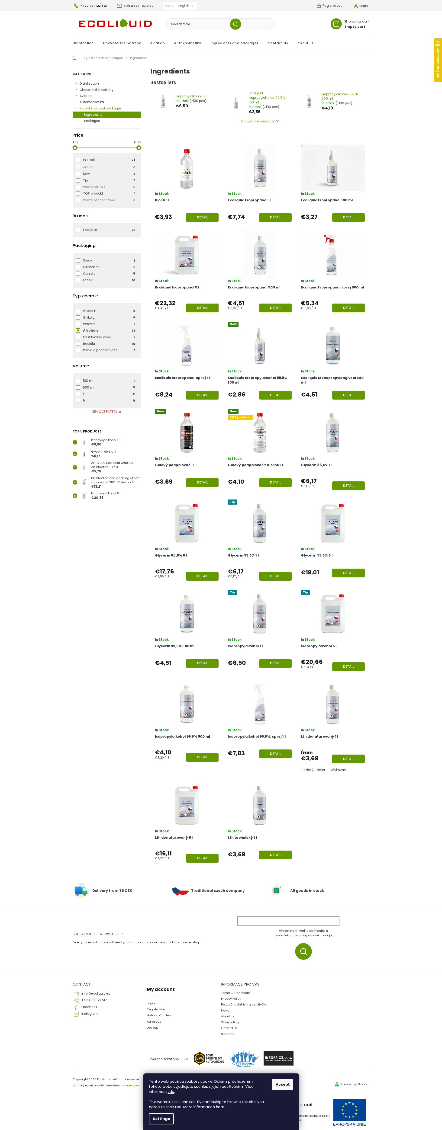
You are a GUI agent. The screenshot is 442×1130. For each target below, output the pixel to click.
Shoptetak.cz (131, 1085)
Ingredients (93, 114)
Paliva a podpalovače (109, 350)
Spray (109, 260)
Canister (109, 273)
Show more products (257, 121)
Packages (92, 120)
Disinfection (89, 83)
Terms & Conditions (236, 993)
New (109, 173)
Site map (228, 1034)
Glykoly (109, 317)
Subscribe (305, 951)
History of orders (159, 1015)
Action (109, 167)
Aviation (86, 95)
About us (227, 1016)
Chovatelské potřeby (96, 89)
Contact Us (229, 1028)
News (225, 1010)
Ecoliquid (109, 229)
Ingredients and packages (101, 108)
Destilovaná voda (109, 337)
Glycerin (109, 310)
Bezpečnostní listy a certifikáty (243, 1004)
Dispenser (109, 267)
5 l (109, 400)
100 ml (109, 380)
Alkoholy (109, 330)
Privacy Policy (231, 999)
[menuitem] (85, 43)
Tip (109, 180)
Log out (152, 1028)
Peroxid (109, 324)
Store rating (230, 1022)
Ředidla (109, 343)
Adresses (154, 1022)
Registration (156, 1009)
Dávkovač (338, 770)
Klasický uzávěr (313, 770)
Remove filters (104, 411)
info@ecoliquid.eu (95, 993)
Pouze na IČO (109, 187)
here (220, 1107)
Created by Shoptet (354, 1084)
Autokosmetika (92, 102)
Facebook (89, 1007)
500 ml (109, 387)
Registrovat (332, 5)
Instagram (89, 1014)
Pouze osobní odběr (109, 200)
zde (171, 1091)
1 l (109, 394)
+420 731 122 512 (94, 1000)
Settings (161, 1118)
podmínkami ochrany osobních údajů (303, 935)
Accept (283, 1084)
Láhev (109, 280)
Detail (202, 217)
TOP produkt (109, 193)
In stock (109, 159)
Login (151, 1003)
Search (237, 24)
